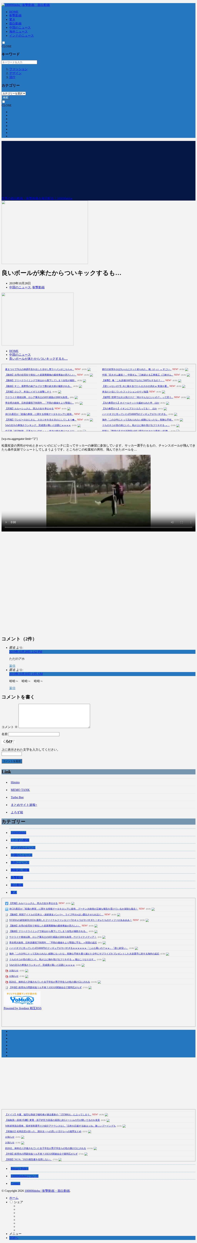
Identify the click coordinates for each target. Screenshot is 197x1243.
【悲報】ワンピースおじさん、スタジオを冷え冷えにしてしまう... (40, 419)
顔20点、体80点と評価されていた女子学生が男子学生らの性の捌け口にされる (49, 982)
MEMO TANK (20, 789)
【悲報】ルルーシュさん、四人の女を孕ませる (29, 408)
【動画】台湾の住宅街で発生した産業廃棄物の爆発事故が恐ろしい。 (45, 925)
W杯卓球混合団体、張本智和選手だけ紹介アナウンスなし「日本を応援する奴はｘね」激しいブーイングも (60, 1126)
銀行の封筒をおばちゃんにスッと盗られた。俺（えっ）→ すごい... (136, 369)
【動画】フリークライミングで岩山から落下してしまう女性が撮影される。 (48, 931)
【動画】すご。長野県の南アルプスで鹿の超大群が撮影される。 (38, 386)
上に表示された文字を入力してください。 (31, 749)
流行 (12, 77)
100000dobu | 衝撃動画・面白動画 (47, 1190)
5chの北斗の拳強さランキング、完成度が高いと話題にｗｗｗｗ (38, 425)
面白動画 (15, 23)
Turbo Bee (17, 797)
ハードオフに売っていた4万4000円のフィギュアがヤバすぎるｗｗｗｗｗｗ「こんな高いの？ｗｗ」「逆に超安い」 (68, 948)
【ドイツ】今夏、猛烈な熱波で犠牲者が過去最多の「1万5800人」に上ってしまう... (48, 1114)
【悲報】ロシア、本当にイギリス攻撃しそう (28, 391)
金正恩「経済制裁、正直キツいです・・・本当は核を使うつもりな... (40, 431)
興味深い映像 (20, 870)
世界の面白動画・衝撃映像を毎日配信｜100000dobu (37, 198)
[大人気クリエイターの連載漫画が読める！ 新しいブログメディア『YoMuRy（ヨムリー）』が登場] (22, 1004)
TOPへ (13, 1237)
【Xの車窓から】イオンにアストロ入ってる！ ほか (129, 408)
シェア (18, 1202)
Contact (15, 1183)
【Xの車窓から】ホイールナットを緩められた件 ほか (130, 402)
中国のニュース (20, 27)
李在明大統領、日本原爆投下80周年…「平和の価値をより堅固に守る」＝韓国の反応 (53, 942)
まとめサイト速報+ (24, 804)
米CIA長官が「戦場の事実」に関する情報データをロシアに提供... (39, 414)
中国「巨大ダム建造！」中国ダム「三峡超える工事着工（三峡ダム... (137, 374)
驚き (12, 19)
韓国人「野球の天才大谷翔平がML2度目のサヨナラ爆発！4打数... (136, 431)
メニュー (15, 1233)
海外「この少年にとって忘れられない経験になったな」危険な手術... (137, 419)
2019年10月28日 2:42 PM (25, 651)
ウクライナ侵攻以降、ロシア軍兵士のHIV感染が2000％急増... (37, 397)
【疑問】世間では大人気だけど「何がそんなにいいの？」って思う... (137, 397)
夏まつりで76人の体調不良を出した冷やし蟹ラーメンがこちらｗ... (39, 369)
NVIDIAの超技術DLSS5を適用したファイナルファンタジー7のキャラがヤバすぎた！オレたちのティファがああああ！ (70, 920)
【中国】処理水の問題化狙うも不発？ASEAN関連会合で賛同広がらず (45, 987)
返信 (12, 665)
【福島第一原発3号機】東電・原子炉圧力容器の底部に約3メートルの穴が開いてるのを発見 (52, 1120)
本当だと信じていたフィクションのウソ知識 (125, 391)
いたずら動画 (20, 840)
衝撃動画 (15, 15)
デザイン (15, 73)
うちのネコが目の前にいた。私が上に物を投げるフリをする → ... (136, 425)
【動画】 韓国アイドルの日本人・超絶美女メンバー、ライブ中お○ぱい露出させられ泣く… (56, 914)
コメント (10, 727)
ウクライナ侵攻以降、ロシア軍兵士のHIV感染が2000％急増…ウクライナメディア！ (53, 937)
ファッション (18, 69)
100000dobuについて (24, 1176)
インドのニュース (21, 35)
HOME (13, 11)
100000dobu (18, 832)
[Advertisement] (98, 168)
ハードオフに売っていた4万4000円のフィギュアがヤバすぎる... (134, 414)
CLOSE (7, 46)
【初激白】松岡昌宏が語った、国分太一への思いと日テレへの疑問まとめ (43, 1131)
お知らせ (13, 970)
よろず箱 (17, 812)
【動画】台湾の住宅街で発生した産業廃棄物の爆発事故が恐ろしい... (40, 374)
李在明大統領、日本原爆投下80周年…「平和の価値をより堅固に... (39, 402)
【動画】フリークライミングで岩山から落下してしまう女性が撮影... (40, 380)
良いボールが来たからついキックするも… (38, 358)
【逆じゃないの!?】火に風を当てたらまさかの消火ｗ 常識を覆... (135, 386)
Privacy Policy (19, 1168)
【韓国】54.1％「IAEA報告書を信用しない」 (28, 1159)
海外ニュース (18, 31)
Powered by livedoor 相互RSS (23, 1008)
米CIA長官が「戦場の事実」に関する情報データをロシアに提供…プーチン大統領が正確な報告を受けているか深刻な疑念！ (73, 908)
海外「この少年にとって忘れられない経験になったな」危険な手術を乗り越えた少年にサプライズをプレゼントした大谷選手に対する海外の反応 (84, 953)
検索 (5, 97)
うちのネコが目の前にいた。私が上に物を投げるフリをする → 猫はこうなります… (52, 959)
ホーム (13, 1197)
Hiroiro (15, 782)
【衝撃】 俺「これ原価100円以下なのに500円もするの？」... (133, 380)
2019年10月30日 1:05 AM (26, 673)
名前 (5, 734)
